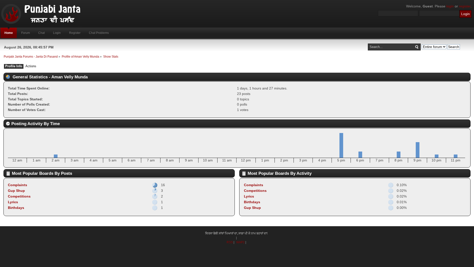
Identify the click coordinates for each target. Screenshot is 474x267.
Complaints (17, 185)
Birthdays (16, 208)
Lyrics (13, 202)
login (450, 6)
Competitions (19, 196)
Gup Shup (16, 191)
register (465, 6)
